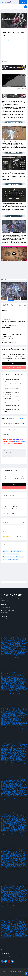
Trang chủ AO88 (15, 862)
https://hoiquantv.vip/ (18, 680)
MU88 (24, 676)
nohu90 (2, 692)
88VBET (17, 847)
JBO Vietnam (17, 845)
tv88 (8, 788)
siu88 (4, 685)
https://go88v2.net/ (10, 780)
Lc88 (12, 722)
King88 (10, 836)
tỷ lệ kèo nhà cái (20, 694)
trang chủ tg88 (5, 764)
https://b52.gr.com (4, 869)
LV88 (21, 815)
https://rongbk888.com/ (12, 639)
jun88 (8, 682)
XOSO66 (2, 781)
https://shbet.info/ (16, 696)
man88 (24, 857)
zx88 (21, 847)
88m (19, 887)
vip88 (9, 870)
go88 (17, 645)
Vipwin (4, 755)
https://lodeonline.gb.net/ (20, 666)
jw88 (1, 866)
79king (22, 671)
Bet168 (10, 656)
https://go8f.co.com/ (6, 850)
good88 (14, 818)
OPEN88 (2, 652)
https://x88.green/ (9, 718)
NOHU (22, 784)
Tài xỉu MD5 (4, 644)
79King (2, 670)
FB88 (24, 709)
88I (5, 704)
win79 (2, 657)
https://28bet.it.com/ (11, 832)
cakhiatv (23, 635)
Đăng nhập (23, 2)
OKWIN (25, 884)
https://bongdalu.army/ (10, 693)
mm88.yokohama (22, 813)
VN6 (17, 831)
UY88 (4, 745)
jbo (23, 888)
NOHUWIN (19, 870)
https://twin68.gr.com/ (19, 785)
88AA (22, 794)
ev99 (19, 727)
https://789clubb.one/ (20, 648)
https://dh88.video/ (9, 727)
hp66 (8, 715)
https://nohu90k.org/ (4, 857)
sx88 (3, 866)
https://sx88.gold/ (15, 727)
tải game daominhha (8, 649)
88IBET (22, 722)
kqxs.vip (9, 747)
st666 (24, 791)
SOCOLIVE (12, 781)
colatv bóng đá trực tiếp (7, 633)
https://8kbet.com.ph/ (9, 785)
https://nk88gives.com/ (11, 864)
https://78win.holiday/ (12, 830)
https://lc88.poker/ (19, 866)
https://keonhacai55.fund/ (5, 721)
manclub (7, 668)
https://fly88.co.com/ (4, 712)
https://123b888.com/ (4, 725)
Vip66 (17, 704)
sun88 (11, 870)
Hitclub (5, 650)
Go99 (2, 738)
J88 (23, 731)
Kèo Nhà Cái (17, 750)
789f (9, 753)
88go (23, 883)
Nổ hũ (25, 666)
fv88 (19, 847)
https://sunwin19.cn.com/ (5, 648)
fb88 (11, 695)
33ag (25, 797)
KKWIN (20, 822)
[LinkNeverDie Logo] (7, 2)
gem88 (9, 655)
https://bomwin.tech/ (5, 641)
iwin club (11, 680)
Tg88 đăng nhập (16, 738)
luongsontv (10, 635)
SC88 (2, 701)
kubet (20, 719)
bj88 (15, 678)
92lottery (16, 868)
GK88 (2, 819)
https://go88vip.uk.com (12, 859)
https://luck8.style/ (12, 798)
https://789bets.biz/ (19, 708)
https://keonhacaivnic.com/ (12, 728)
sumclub (22, 717)
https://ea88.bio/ (6, 706)
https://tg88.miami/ (13, 831)
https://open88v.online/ (14, 726)
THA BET (14, 854)
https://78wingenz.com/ (9, 708)
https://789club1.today (4, 742)
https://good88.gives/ (19, 751)
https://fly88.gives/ (20, 681)
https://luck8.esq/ (3, 802)
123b (26, 714)
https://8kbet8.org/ (4, 676)
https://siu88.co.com (20, 799)
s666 (1, 773)
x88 (8, 686)
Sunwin (19, 686)
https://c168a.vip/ (6, 880)
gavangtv (20, 635)
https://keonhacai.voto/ (19, 654)
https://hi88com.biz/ (8, 752)
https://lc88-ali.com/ (4, 756)
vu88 (1, 772)
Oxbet (23, 871)
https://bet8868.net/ (22, 851)
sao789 (9, 684)
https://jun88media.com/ (5, 814)
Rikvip (10, 644)
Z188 (14, 824)
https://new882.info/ (11, 789)
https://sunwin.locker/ (10, 634)
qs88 (7, 724)
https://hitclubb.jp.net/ (4, 690)
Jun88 (19, 650)
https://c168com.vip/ (23, 824)
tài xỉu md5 (17, 879)
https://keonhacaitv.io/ (4, 749)
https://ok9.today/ (22, 853)
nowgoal (25, 637)
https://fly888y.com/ (4, 762)
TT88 (15, 801)
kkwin (14, 809)
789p (19, 862)
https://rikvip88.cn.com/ (4, 813)
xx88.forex (20, 811)
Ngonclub (8, 667)
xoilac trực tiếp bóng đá (10, 704)
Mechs (12, 556)
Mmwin (19, 762)
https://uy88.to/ (11, 796)
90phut (8, 707)
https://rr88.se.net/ (17, 642)
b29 (24, 687)
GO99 (21, 723)
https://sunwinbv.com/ (4, 881)
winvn (23, 756)
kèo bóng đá (10, 849)
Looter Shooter (19, 556)
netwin (9, 863)
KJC (25, 638)
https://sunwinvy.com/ (4, 849)
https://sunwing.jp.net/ (11, 742)
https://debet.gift (8, 894)
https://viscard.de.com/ (14, 793)
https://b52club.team (18, 688)
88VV (19, 740)
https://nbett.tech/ (4, 864)
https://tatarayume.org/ (5, 815)
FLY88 (11, 652)
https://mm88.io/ (5, 639)
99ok (18, 869)
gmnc (16, 709)
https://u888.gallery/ (14, 747)
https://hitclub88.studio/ (19, 755)
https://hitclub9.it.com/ (4, 743)
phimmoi (23, 833)
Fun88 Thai (21, 783)
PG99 (8, 650)
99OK (6, 851)
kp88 (10, 850)
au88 (25, 713)
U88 (20, 786)
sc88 (14, 670)
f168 (10, 667)
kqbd (6, 657)
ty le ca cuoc (10, 643)
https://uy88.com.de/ (23, 747)
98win (16, 719)
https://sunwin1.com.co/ (22, 757)
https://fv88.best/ (15, 849)
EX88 (6, 794)
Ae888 (25, 756)
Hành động (5, 551)
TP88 (23, 831)
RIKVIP (10, 645)
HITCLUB (21, 718)
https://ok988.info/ (4, 682)
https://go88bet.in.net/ (14, 762)
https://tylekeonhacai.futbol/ (15, 633)
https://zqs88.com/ (15, 829)
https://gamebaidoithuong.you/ (17, 672)
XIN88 (8, 807)
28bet (17, 752)
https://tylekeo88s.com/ (10, 774)
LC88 (2, 723)
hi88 (13, 858)
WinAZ (2, 823)
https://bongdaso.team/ (19, 692)
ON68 (9, 750)
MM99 (15, 796)
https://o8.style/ (12, 685)
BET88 (2, 776)
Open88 (25, 744)
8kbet (13, 642)
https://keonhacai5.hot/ (4, 760)
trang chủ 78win (11, 880)
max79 (5, 859)
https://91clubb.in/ (10, 738)
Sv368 (26, 651)
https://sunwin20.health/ (22, 816)
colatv (16, 632)
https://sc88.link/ (13, 749)
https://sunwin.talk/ (22, 649)
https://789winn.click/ (18, 825)
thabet (19, 684)
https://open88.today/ (18, 651)
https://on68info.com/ (13, 786)
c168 (8, 687)
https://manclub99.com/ (4, 658)
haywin (12, 765)
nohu (26, 730)
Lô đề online (23, 686)
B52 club (14, 644)
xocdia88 (2, 757)
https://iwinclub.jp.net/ (22, 689)
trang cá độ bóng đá (22, 893)
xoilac (6, 634)
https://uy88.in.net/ (4, 748)
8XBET (19, 737)
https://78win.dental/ (21, 860)
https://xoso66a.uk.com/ (18, 821)
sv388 (16, 773)
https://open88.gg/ (16, 846)
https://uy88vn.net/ (16, 882)
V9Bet (6, 870)
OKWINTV (8, 791)
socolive (12, 659)
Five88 (16, 871)
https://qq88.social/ (15, 855)
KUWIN (20, 784)
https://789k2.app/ (20, 856)
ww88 (11, 725)
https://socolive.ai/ (12, 788)
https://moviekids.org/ (4, 717)
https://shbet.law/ (10, 675)
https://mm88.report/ (4, 750)
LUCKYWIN (9, 862)
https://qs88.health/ (23, 792)
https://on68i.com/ (18, 775)
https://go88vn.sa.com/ (4, 674)
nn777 (16, 652)
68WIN (24, 750)
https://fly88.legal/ (4, 720)
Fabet (11, 871)
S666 (15, 766)
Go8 (8, 851)
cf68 (4, 779)
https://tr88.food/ (14, 812)
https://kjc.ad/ (23, 809)
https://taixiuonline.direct (20, 777)
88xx (1, 714)
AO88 (6, 738)
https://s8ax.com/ (13, 857)
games (9, 29)
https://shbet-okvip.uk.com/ (5, 786)
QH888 (17, 787)
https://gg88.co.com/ (4, 655)
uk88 (15, 695)
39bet (9, 778)
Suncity (21, 855)
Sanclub (12, 669)
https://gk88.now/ (4, 887)
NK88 (4, 714)
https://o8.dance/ (21, 829)
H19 (4, 781)
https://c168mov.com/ (15, 712)
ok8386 (10, 749)
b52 (21, 633)
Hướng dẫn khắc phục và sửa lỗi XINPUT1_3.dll (11, 380)
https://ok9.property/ (20, 678)
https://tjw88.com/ (16, 896)
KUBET (2, 860)
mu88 (21, 714)
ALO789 (5, 673)
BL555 (10, 730)
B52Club (5, 692)
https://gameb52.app (22, 739)
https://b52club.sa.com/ (15, 647)
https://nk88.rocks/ (15, 887)
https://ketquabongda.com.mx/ (6, 722)
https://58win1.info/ (4, 788)
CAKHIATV (9, 781)
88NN (25, 799)
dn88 (11, 743)
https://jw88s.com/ (4, 807)
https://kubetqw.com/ (13, 776)
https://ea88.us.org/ (22, 793)
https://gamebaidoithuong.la (13, 716)
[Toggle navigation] (2, 6)
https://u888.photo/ (6, 710)
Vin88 (14, 755)
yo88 (14, 686)
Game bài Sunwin (5, 884)
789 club (18, 754)
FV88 (2, 755)
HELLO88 (13, 894)
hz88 (14, 764)
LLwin (24, 748)
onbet (18, 773)
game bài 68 (21, 868)
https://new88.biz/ (4, 656)
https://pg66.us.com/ (12, 650)
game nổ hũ (12, 710)
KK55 (18, 707)
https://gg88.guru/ (4, 709)
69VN (4, 843)
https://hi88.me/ (11, 679)
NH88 (13, 853)
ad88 (17, 820)
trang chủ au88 (20, 763)
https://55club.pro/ (14, 744)
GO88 (11, 653)
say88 (13, 752)
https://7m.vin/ (8, 740)
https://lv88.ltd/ (3, 727)
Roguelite (15, 559)
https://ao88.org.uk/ (13, 885)
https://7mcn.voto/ (5, 696)
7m (1, 638)
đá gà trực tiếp (14, 772)
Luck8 (2, 730)
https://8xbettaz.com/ (23, 737)
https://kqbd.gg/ (7, 790)
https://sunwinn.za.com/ (4, 666)
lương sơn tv (14, 741)
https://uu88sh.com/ (4, 818)
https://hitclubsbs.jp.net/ (11, 654)
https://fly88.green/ (19, 679)
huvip (14, 808)
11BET (20, 888)
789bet (2, 706)
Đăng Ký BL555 (24, 846)
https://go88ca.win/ (8, 861)
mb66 (4, 684)
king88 (17, 815)
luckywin (20, 749)
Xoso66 (24, 631)
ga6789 (2, 685)
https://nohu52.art (11, 754)
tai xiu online (14, 724)
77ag (17, 789)
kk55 (14, 850)
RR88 (25, 633)
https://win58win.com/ (21, 850)
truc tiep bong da (3, 631)
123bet (4, 776)
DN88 (14, 792)
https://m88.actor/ (22, 753)
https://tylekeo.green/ (8, 672)
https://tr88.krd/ (9, 868)
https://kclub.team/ (4, 642)
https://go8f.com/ (21, 890)
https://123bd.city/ (10, 897)
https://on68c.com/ (11, 777)
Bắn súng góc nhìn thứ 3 (16, 551)
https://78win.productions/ (22, 819)
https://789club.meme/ (17, 814)
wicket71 (2, 812)
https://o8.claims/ (3, 830)
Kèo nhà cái (13, 723)
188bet (16, 878)
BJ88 (19, 820)
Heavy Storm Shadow (16, 29)
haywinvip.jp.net (18, 761)
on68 (20, 764)
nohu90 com (5, 845)
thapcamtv (2, 634)
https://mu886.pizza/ (20, 776)
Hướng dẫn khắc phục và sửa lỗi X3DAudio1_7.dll (11, 401)
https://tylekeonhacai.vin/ (11, 692)
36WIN (8, 782)
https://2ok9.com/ (10, 670)
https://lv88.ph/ (14, 833)
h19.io (11, 795)
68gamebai (10, 745)
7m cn (10, 869)
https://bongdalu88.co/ (17, 667)
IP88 (26, 879)
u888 (2, 710)
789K (18, 837)
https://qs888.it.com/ (6, 821)
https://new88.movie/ (20, 668)
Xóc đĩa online (17, 643)
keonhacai (2, 729)
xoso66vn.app (6, 796)
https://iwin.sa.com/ (10, 646)
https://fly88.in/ (5, 784)
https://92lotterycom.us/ (23, 707)
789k (6, 726)
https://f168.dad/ (21, 712)
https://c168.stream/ (15, 819)
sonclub (7, 859)
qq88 (25, 743)
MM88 (19, 634)
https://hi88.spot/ (22, 845)
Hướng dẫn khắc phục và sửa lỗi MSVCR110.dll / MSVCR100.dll (11, 389)
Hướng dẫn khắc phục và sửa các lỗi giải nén (13, 384)
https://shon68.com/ (4, 878)
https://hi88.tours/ (4, 782)
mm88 (10, 884)
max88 (17, 644)
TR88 (11, 810)
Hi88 (20, 881)
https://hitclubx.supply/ (4, 716)
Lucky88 (21, 818)
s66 (26, 780)
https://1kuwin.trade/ (17, 779)
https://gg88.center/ (19, 685)
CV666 (7, 863)
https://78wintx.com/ (4, 687)
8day (14, 684)
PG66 (17, 749)
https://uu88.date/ (23, 788)
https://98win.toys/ (10, 799)
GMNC (10, 668)
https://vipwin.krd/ (4, 868)
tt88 (12, 714)
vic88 (6, 791)
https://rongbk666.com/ (20, 639)
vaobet (2, 653)
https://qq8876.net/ (4, 719)
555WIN (2, 847)
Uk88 (25, 871)
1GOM (7, 644)
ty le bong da (20, 716)
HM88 (23, 744)
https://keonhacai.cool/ (4, 678)
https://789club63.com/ (4, 759)
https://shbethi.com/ (4, 675)
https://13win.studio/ (19, 798)
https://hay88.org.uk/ (21, 782)
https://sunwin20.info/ (23, 802)
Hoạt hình (16, 554)
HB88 (17, 844)
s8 (10, 764)
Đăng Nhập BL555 (12, 848)
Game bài (18, 676)
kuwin (16, 720)
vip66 (3, 773)
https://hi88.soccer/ (6, 895)
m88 (3, 780)
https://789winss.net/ (4, 862)
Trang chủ (4, 29)
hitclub (9, 659)
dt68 (13, 653)
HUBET (25, 795)
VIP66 (8, 631)
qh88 (21, 727)
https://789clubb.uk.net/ (14, 689)
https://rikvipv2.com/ (12, 759)
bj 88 (19, 746)
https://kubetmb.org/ (15, 813)
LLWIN (5, 670)
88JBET (8, 831)
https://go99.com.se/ (10, 801)
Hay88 (18, 720)
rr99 (1, 884)
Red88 (13, 871)
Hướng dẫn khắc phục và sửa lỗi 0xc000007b (11, 406)
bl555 (16, 725)
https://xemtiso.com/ (23, 810)
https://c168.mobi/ (6, 858)
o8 (16, 678)
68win (17, 801)
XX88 (15, 634)
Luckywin (2, 724)
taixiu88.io (20, 728)
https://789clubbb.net (9, 872)
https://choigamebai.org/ (6, 638)
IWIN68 (12, 705)
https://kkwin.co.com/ (4, 753)
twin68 (7, 744)
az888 (12, 766)
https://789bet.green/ (13, 888)
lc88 (21, 795)
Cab (7, 38)
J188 (21, 746)
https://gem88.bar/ (11, 637)
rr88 (9, 685)
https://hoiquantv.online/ (12, 681)
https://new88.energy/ (7, 793)
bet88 (6, 640)
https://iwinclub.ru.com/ (4, 645)
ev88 (12, 686)
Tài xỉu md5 (7, 835)
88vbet (15, 822)
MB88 (4, 890)
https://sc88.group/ (7, 653)
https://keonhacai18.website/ (5, 680)
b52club (2, 660)
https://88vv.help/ (12, 825)
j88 (23, 751)
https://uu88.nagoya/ (15, 745)
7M (25, 843)
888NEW (21, 720)
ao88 (25, 684)
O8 (13, 720)
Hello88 (19, 780)
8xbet (20, 742)
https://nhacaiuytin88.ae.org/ (15, 778)
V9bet (4, 657)
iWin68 (9, 762)
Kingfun (14, 750)
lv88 (19, 795)
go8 (22, 714)
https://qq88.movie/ (4, 882)
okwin (2, 827)
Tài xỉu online (15, 807)
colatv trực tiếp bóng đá (11, 632)
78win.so (2, 679)
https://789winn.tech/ (14, 827)
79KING (20, 833)
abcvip (24, 844)
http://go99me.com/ (22, 787)
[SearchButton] (25, 6)
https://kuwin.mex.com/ (5, 833)
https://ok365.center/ (17, 636)
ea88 (23, 865)
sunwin (24, 656)
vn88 (17, 740)
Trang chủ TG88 (12, 860)
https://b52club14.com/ (14, 784)
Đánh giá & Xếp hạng (9, 429)
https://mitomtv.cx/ (4, 787)
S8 (16, 799)
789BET (2, 673)
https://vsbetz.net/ (22, 796)
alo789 (2, 775)
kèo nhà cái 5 (12, 775)
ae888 (17, 731)
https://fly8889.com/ (4, 686)
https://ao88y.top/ (16, 863)
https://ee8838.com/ (19, 724)
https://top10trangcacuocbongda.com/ (14, 673)
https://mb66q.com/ (19, 631)
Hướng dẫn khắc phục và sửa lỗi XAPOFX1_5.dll (11, 397)
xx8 (15, 820)
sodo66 (7, 757)
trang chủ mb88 (14, 763)
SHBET (8, 642)
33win (12, 667)
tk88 (15, 677)
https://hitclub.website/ (14, 640)
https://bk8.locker (18, 854)
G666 (21, 789)
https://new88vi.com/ (4, 893)
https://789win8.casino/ (11, 719)
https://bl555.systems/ (17, 706)
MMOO (20, 744)
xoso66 (20, 645)
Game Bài (12, 740)
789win (15, 645)
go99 (23, 713)
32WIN (23, 822)
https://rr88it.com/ (17, 660)
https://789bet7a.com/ (17, 756)
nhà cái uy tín (12, 682)
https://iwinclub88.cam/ (4, 808)
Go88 (23, 637)
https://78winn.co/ (22, 861)
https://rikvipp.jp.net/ (11, 690)
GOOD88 (22, 858)
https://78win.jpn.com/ (21, 828)
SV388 (11, 853)
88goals (25, 643)
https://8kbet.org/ (13, 657)
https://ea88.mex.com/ (11, 748)
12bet (15, 883)
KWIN (9, 811)
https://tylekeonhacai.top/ (6, 689)
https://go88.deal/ (4, 654)
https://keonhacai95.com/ (16, 658)
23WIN (9, 744)
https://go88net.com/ (19, 702)
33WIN (5, 718)
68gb (21, 713)
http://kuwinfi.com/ (6, 809)
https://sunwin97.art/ (21, 641)
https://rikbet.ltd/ (21, 640)
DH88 (22, 844)
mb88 (14, 714)
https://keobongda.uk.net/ (15, 835)
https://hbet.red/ (20, 748)
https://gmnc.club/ (17, 729)
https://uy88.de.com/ (6, 731)
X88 (12, 807)
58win (4, 688)
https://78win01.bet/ (13, 707)
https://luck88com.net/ (7, 846)
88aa (20, 846)
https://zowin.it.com (6, 746)
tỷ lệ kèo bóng (14, 870)
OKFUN (5, 831)
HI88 (10, 855)
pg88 (5, 844)
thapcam (3, 765)
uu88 (25, 712)
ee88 (7, 747)
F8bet (14, 688)
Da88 (21, 871)
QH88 (9, 826)
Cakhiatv (11, 828)
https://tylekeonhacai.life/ (19, 655)
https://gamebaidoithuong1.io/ (13, 760)
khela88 (5, 812)
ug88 (14, 766)
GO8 (9, 886)
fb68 (21, 883)
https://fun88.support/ (10, 883)
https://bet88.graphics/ (17, 669)
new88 (7, 777)
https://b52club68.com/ (4, 703)
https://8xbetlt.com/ (21, 703)
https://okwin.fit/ (10, 882)
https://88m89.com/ (19, 859)
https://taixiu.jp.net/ (18, 690)
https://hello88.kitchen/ (17, 701)
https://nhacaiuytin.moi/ (18, 693)
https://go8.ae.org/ (18, 800)
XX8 (5, 773)
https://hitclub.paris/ (6, 885)
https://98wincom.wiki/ (14, 886)
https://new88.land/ (4, 789)
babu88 (8, 812)
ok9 (11, 638)
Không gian (6, 556)
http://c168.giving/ (3, 739)
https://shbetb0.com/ (19, 675)
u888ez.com (5, 751)
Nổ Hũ (22, 800)
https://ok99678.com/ (22, 696)
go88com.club (13, 761)
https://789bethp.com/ (15, 711)
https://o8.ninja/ (18, 677)
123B (19, 791)
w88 (2, 731)
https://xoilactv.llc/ (14, 783)
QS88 (9, 696)
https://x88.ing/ (17, 722)
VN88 (16, 802)
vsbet (13, 695)
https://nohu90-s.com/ (13, 816)
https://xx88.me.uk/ (4, 637)
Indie (4, 554)
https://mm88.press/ (23, 646)
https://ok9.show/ (6, 737)
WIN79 (22, 872)
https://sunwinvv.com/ (14, 746)
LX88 (24, 801)
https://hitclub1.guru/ (20, 766)
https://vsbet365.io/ (4, 797)
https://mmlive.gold (17, 715)
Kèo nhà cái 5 (21, 643)
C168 (24, 669)
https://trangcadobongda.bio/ (12, 676)
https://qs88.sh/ (22, 835)
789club (2, 659)
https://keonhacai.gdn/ (12, 648)
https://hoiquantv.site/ (4, 681)
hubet (10, 765)
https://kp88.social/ (14, 730)
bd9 (10, 812)
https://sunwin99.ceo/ (21, 653)
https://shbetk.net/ (4, 707)
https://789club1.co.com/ (12, 691)
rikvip (4, 659)
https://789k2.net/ (13, 811)
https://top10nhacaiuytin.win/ (19, 638)
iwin (1, 644)
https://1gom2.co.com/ (4, 702)
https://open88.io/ (23, 836)
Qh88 (20, 738)
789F (1, 790)
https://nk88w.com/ (21, 808)
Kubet (2, 746)
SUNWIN (12, 717)
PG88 (8, 656)
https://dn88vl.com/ (13, 856)
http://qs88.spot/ (3, 824)
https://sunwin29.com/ (4, 766)
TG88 (22, 801)
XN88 (7, 816)
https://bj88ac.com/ (12, 757)
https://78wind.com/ (4, 677)
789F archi (2, 852)
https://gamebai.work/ (4, 671)
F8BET (2, 774)
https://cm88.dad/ (4, 646)
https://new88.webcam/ (22, 682)
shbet (14, 718)
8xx (1, 639)
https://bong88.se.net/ (10, 694)
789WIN (10, 844)
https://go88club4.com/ (4, 669)
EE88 (24, 679)
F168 (20, 671)
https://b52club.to (17, 713)
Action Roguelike (7, 559)
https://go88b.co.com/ (4, 691)
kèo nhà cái (2, 640)
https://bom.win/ (3, 667)
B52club (9, 683)
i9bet (13, 660)
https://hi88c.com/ (6, 891)
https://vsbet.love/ (11, 893)
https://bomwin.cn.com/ (12, 702)
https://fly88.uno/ (22, 652)
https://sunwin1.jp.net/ (22, 760)
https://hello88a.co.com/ (14, 739)
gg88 (13, 800)
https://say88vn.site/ (17, 765)
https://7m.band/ (3, 693)
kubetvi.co (7, 741)
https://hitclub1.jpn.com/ (11, 758)
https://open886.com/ (11, 651)
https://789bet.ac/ (18, 832)
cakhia (25, 705)
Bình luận (6, 434)
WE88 (22, 742)
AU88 (9, 763)
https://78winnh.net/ (12, 631)
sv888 (25, 808)
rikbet (6, 728)
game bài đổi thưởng (23, 659)
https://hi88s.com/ (7, 652)
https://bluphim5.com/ (4, 635)
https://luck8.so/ (5, 730)
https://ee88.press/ (10, 867)
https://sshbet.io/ (19, 674)
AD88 (7, 773)
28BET (17, 810)
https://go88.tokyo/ (17, 646)
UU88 (26, 722)
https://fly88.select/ (11, 677)
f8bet (23, 672)
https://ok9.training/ (6, 819)
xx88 (23, 633)
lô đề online (9, 723)
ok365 (20, 789)
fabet (17, 695)
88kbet (22, 826)
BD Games (14, 511)
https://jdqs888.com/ (16, 892)
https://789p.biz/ (3, 799)
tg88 (10, 711)
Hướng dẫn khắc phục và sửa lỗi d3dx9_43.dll (11, 410)
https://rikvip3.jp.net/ (18, 759)
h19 (26, 652)
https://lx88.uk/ (9, 845)
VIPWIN (14, 799)
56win (2, 880)
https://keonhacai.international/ (6, 705)
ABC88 (22, 780)
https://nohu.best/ (4, 801)
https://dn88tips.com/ (6, 827)
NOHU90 (2, 718)
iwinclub (25, 648)
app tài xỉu (8, 695)
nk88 (26, 746)
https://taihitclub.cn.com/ (12, 674)
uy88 (15, 705)
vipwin (8, 794)
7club (4, 870)
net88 (2, 668)
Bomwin (10, 658)
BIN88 (20, 637)
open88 (24, 650)
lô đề (5, 695)
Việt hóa (10, 554)
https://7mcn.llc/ (11, 678)
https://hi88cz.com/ (4, 888)
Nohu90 (13, 668)
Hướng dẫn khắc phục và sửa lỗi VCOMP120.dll (11, 393)
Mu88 (24, 872)
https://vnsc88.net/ (4, 711)
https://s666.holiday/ (8, 772)
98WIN (18, 792)
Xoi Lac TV (22, 849)
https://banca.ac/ (18, 670)
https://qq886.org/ (14, 891)
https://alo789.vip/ (18, 864)
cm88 (15, 668)
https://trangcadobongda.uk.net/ (8, 713)
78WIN (4, 792)
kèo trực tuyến (22, 725)
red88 (4, 791)
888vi (25, 847)
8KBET (11, 741)
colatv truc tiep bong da (21, 632)
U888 (9, 712)
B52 (11, 655)
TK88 (15, 817)
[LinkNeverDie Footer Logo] (11, 594)
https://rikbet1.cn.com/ (14, 703)
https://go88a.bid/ (4, 758)
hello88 (12, 881)
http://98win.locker (21, 867)
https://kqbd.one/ (3, 694)
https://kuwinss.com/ (13, 826)
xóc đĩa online (3, 811)
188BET (4, 701)
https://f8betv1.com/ (18, 852)
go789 (24, 868)
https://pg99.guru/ (4, 867)
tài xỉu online (18, 659)
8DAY (22, 870)
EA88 (22, 750)
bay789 (23, 882)
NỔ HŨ (11, 687)
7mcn (13, 643)
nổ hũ (13, 655)
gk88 (6, 723)
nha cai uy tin (5, 643)
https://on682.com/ (11, 779)
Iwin (21, 656)
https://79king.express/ (10, 636)
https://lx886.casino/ (10, 824)
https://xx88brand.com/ (7, 647)
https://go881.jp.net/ (12, 666)
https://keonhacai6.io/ (4, 889)
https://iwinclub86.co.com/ (20, 691)
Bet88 (14, 652)
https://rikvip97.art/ (14, 641)
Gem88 (18, 871)
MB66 (26, 631)
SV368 (24, 785)
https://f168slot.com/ (4, 651)
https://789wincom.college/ (22, 889)
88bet (19, 731)
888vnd (2, 848)
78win (2, 643)
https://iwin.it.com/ (18, 758)
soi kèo (5, 636)
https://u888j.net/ (20, 710)
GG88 (4, 649)
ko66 (16, 782)
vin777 (2, 870)
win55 (6, 780)
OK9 (13, 671)
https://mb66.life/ (4, 632)
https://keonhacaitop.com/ (20, 657)
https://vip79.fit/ (16, 637)
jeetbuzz (24, 811)
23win (13, 656)
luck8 (5, 715)
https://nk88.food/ (4, 822)
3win (1, 850)
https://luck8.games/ (10, 802)
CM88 (23, 669)
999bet (23, 790)
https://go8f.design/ (16, 743)
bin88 (2, 649)
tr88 (10, 794)
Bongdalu (16, 694)
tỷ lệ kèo (22, 887)
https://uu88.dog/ (8, 817)
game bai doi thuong (6, 854)
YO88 (19, 872)
